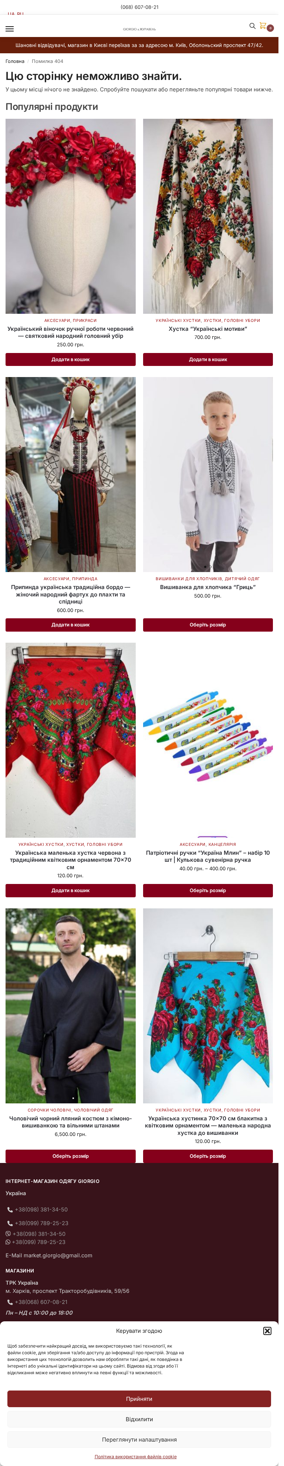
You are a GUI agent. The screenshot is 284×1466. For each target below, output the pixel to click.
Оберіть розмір (208, 625)
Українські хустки (178, 320)
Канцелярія (222, 844)
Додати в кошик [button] (70, 359)
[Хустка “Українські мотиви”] (208, 216)
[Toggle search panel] (252, 26)
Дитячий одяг (242, 578)
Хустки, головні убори (232, 320)
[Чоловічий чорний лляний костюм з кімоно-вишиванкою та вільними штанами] (71, 1005)
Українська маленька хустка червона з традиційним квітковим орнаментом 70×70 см (70, 860)
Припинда (85, 578)
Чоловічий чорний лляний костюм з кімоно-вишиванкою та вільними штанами (70, 1122)
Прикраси (85, 320)
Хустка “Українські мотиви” (208, 328)
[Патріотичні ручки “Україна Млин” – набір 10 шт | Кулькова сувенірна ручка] (208, 740)
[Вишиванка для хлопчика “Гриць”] (208, 474)
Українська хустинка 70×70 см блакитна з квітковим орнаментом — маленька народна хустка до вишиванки (208, 1125)
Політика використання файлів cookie (136, 1456)
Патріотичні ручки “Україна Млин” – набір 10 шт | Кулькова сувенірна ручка (208, 856)
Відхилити (139, 1419)
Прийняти (139, 1398)
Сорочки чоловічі (49, 1110)
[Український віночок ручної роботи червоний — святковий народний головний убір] (71, 216)
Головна (15, 61)
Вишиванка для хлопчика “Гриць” (208, 587)
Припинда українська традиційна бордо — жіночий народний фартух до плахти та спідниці (70, 594)
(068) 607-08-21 (139, 7)
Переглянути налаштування (139, 1439)
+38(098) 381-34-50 (41, 1209)
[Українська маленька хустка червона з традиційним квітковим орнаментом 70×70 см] (71, 740)
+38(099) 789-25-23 (41, 1223)
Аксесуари (57, 320)
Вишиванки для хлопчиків (189, 578)
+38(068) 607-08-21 (41, 1302)
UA (11, 14)
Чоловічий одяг (94, 1110)
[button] (267, 1331)
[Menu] (17, 29)
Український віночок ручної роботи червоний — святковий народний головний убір (70, 332)
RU (20, 14)
